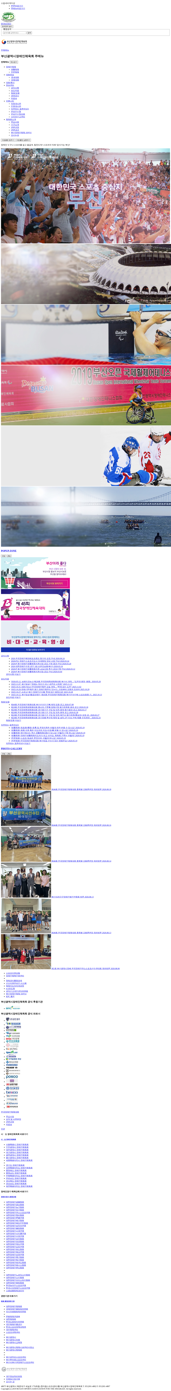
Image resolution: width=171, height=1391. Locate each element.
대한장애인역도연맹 (15, 1244)
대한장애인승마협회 (15, 1239)
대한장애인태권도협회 (16, 1262)
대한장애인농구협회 (15, 1207)
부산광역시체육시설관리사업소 (20, 1347)
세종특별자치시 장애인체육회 (19, 1160)
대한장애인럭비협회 (15, 1215)
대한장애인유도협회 (15, 1249)
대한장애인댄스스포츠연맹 (18, 1212)
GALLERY (11, 748)
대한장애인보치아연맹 (16, 1226)
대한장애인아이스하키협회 (18, 1280)
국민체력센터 (12, 1330)
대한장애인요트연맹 (15, 1247)
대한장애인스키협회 (15, 1278)
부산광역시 (11, 1337)
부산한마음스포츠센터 (16, 1360)
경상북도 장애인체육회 (16, 1181)
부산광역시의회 (13, 1340)
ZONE (9, 550)
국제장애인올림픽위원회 (17, 1309)
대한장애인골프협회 (15, 1205)
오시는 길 (10, 1382)
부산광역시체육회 (14, 1350)
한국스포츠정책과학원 (16, 1327)
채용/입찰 (5, 702)
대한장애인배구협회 (15, 1220)
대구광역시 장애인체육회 (17, 1152)
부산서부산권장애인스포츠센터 (20, 1362)
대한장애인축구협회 (15, 1257)
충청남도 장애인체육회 (16, 1173)
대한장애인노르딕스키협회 (18, 1275)
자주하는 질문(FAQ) (10, 725)
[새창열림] (13, 1008)
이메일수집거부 (13, 1379)
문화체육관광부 (13, 1316)
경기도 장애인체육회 (15, 1165)
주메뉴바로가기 (18, 8)
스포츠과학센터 (13, 1332)
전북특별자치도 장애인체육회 (19, 1176)
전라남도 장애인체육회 (16, 1178)
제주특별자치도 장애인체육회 (19, 1186)
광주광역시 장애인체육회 (17, 1155)
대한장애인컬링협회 (15, 1283)
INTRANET (6, 24)
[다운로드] (8, 21)
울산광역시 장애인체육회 (17, 1158)
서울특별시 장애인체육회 (17, 1144)
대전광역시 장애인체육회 (17, 1150)
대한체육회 (11, 1319)
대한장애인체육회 (14, 1306)
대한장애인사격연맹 (15, 1231)
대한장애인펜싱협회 (15, 1268)
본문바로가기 (17, 6)
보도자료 (5, 679)
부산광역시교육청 (14, 1342)
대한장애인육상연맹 (15, 1252)
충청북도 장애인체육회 (16, 1170)
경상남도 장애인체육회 (16, 1184)
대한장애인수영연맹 (15, 1236)
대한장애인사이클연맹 (16, 1234)
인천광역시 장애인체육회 (17, 1147)
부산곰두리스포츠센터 (16, 1357)
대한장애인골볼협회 (15, 1202)
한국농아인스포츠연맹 (16, 1285)
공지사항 (5, 656)
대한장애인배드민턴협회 (17, 1223)
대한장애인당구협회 (15, 1210)
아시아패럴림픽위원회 (16, 1312)
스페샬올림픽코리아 (15, 1291)
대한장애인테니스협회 (16, 1265)
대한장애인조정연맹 (15, 1255)
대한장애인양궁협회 (15, 1241)
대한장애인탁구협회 (15, 1260)
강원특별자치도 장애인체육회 (19, 1168)
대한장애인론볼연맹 (15, 1218)
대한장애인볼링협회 (15, 1228)
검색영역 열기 (7, 26)
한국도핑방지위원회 (15, 1322)
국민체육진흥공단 (14, 1324)
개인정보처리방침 (14, 1376)
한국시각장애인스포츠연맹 (18, 1288)
